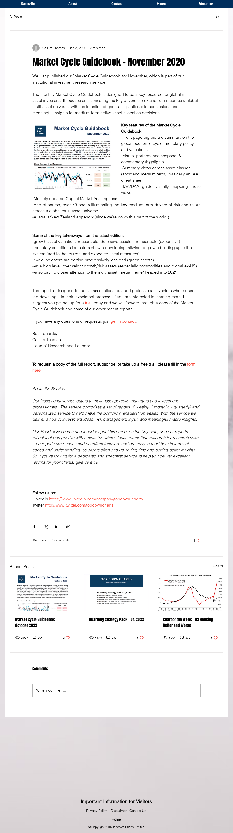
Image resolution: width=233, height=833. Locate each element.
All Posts (16, 17)
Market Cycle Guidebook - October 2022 (36, 622)
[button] (217, 17)
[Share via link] (68, 526)
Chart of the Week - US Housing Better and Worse (188, 622)
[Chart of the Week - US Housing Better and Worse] (190, 592)
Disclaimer (119, 810)
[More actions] (198, 48)
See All (218, 566)
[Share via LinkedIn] (57, 526)
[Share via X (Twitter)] (45, 526)
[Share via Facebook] (34, 526)
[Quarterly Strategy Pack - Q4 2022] (116, 592)
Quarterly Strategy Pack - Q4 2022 (116, 620)
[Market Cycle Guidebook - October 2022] (43, 592)
